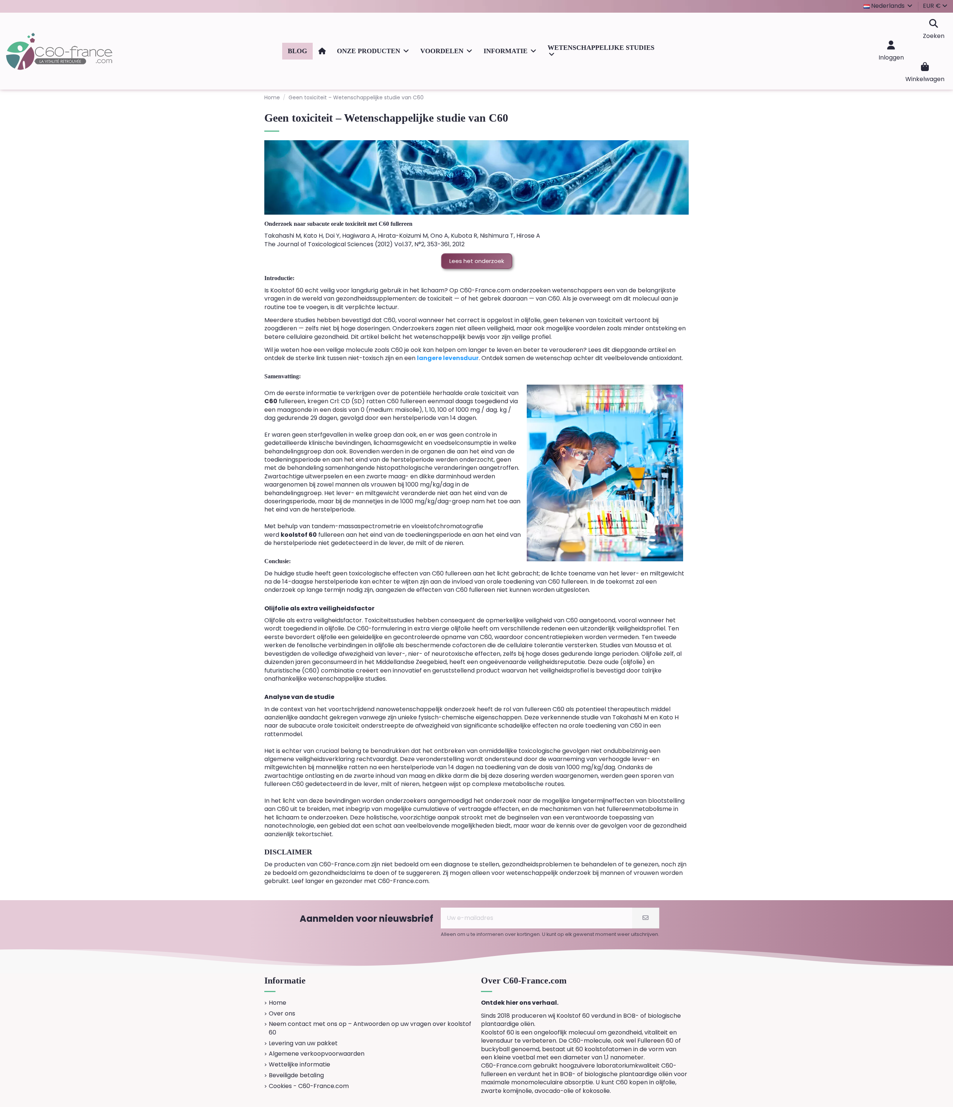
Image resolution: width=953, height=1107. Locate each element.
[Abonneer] (645, 918)
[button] (373, 51)
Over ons (282, 1014)
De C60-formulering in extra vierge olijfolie (409, 628)
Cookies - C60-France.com (309, 1086)
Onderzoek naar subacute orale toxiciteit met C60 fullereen (338, 224)
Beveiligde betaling (296, 1075)
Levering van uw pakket (303, 1043)
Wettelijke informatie (299, 1065)
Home (277, 1003)
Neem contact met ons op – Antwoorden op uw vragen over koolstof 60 (370, 1028)
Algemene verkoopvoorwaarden (316, 1054)
